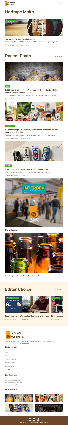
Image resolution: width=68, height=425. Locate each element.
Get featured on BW (10, 359)
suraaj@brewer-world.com (12, 385)
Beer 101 (8, 165)
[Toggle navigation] (60, 3)
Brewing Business (12, 298)
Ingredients (10, 21)
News (7, 86)
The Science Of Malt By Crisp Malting (20, 39)
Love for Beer (10, 126)
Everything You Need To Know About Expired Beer (23, 276)
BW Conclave (8, 356)
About (6, 352)
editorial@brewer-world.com (12, 380)
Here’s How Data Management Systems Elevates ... (25, 316)
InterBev (7, 369)
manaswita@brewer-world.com (13, 382)
